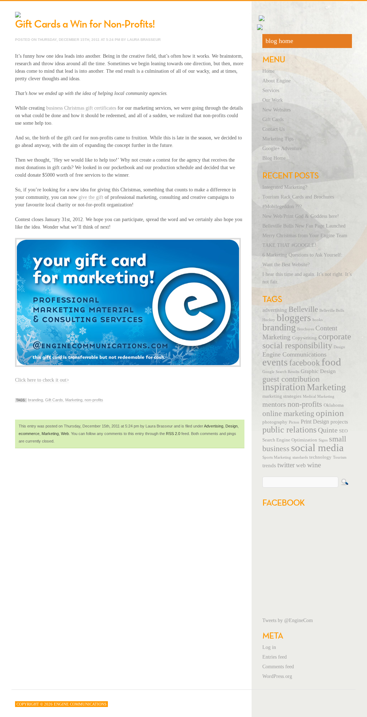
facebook (304, 362)
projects (339, 422)
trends (269, 465)
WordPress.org (277, 676)
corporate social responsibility (306, 341)
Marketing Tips (278, 139)
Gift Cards (54, 400)
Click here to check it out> (42, 380)
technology (320, 457)
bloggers (294, 317)
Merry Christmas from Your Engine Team (304, 235)
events (275, 362)
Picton (294, 422)
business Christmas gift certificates (81, 108)
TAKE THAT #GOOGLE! (289, 245)
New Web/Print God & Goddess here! (300, 216)
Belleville (303, 309)
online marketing (288, 413)
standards (300, 457)
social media (317, 447)
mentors (274, 404)
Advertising (213, 426)
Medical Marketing (318, 396)
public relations (289, 429)
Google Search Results (280, 372)
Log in (269, 647)
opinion (330, 413)
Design (231, 426)
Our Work (272, 100)
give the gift (90, 197)
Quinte (328, 430)
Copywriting (304, 337)
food (331, 362)
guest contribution (291, 379)
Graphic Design (318, 371)
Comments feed (278, 666)
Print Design (315, 422)
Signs (323, 440)
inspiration (283, 386)
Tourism (340, 457)
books (318, 320)
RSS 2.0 (173, 433)
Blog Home (274, 158)
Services (270, 90)
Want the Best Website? (286, 264)
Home (268, 71)
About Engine (276, 80)
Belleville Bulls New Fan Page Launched (303, 226)
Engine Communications (294, 354)
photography (274, 422)
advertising (274, 310)
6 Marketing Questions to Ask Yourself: (302, 255)
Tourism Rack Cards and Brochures (298, 197)
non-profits (94, 400)
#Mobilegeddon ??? (282, 206)
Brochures (305, 329)
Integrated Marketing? (284, 187)
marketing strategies (281, 396)
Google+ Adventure (282, 148)
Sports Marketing (276, 457)
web (301, 465)
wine (314, 465)
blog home (279, 40)
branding (35, 400)
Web (65, 433)
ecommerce (29, 433)
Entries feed (274, 657)
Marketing (73, 400)
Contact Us (273, 129)
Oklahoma (334, 405)
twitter (286, 465)
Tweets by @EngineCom (287, 620)
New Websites (276, 110)
